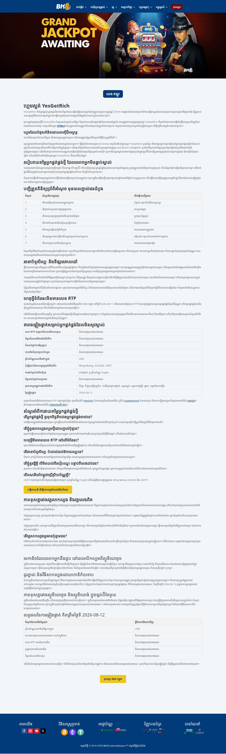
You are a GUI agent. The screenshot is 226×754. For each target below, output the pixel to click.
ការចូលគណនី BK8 (58, 404)
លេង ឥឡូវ (113, 93)
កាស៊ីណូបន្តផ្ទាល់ (97, 7)
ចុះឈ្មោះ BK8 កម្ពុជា (113, 678)
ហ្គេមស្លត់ (191, 400)
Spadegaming (131, 400)
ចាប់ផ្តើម (80, 7)
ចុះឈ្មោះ (177, 7)
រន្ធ (113, 7)
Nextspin (89, 400)
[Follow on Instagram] (30, 730)
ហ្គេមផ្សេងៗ (144, 7)
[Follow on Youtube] (36, 730)
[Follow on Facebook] (24, 730)
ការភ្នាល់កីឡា (126, 7)
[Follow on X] (43, 730)
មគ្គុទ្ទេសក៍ (160, 7)
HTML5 (61, 125)
